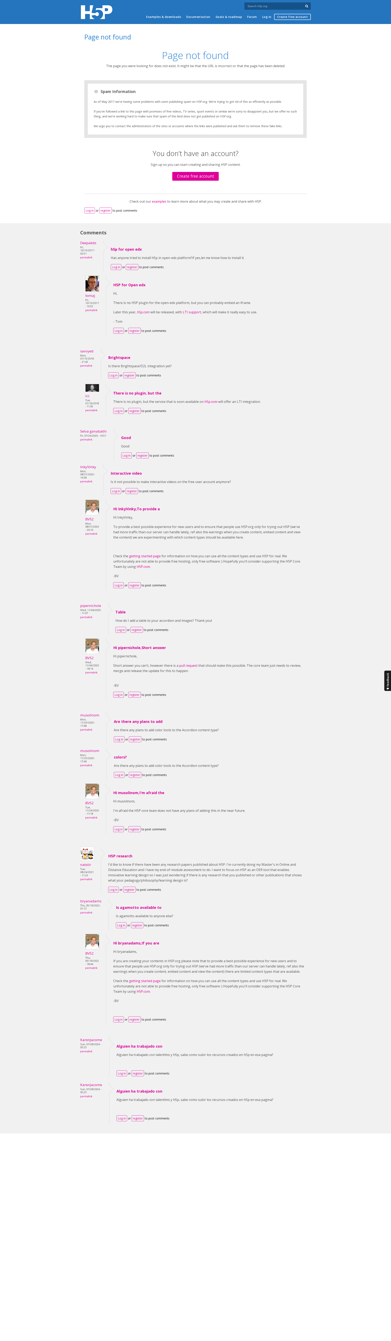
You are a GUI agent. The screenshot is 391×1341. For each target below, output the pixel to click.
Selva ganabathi (93, 431)
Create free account (292, 17)
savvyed (86, 351)
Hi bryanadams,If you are (136, 943)
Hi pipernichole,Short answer (139, 647)
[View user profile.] (92, 290)
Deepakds (88, 242)
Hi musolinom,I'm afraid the (138, 792)
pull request (188, 665)
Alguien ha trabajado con (139, 1046)
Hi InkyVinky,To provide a (136, 508)
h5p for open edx (126, 249)
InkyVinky (88, 466)
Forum (252, 17)
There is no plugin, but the (137, 393)
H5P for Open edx (129, 284)
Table (120, 612)
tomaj (90, 295)
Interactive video (126, 473)
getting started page (145, 556)
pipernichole (90, 605)
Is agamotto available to (138, 907)
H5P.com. (143, 566)
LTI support (192, 312)
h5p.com (210, 401)
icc (87, 395)
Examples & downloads (163, 17)
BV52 (89, 519)
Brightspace (119, 357)
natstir (85, 864)
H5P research (120, 856)
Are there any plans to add (138, 721)
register (106, 210)
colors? (120, 757)
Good (126, 437)
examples (159, 201)
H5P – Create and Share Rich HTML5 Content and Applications (96, 12)
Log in (266, 17)
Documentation (198, 17)
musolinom (89, 715)
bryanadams (90, 901)
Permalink (86, 257)
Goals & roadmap (229, 17)
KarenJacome (91, 1039)
